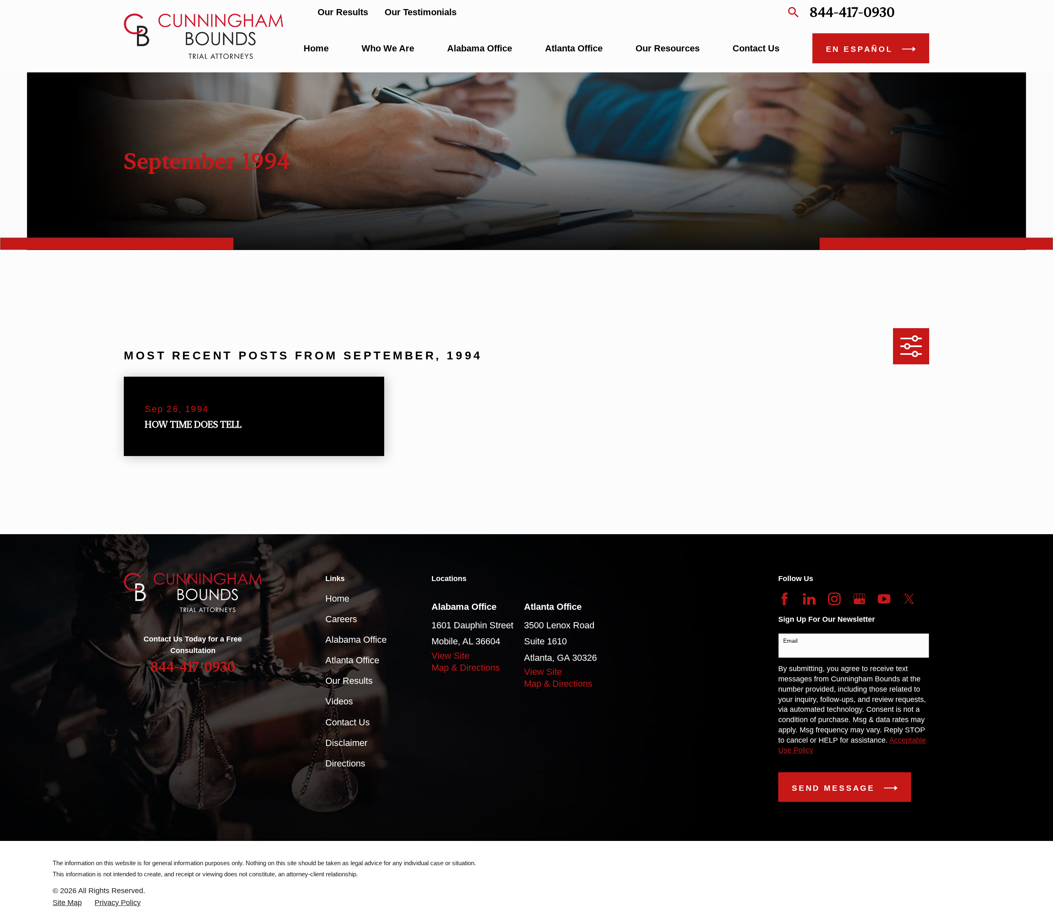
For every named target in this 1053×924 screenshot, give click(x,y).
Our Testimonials (421, 12)
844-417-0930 (852, 12)
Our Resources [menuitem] (668, 48)
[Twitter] (909, 599)
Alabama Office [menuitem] (479, 48)
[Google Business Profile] (859, 599)
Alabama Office (356, 640)
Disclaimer (346, 743)
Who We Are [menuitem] (388, 48)
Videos (339, 701)
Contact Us (347, 722)
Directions (345, 763)
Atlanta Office (352, 660)
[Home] (203, 36)
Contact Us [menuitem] (756, 48)
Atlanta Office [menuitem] (574, 48)
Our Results (343, 12)
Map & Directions (465, 667)
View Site (450, 656)
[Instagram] (834, 599)
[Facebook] (784, 599)
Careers (341, 619)
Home (337, 598)
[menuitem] (67, 903)
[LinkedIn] (809, 599)
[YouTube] (884, 599)
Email (790, 640)
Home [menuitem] (316, 48)
